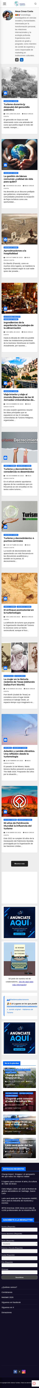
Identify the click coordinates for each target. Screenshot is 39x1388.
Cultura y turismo (10, 819)
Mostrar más (19, 864)
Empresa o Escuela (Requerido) (12, 1248)
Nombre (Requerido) (8, 1226)
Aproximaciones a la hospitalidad (15, 252)
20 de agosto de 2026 (16, 1128)
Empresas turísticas (23, 1069)
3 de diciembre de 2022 (15, 404)
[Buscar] (35, 4)
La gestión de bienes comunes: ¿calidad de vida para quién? (18, 179)
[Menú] (4, 3)
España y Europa (11, 1072)
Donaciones (7, 1312)
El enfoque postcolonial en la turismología (19, 611)
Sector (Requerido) (8, 1240)
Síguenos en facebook (11, 1302)
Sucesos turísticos (12, 1119)
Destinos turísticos (26, 1093)
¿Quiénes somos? (9, 1287)
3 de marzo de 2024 (13, 185)
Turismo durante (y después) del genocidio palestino (17, 107)
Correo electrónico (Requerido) (12, 1233)
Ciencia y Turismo (9, 465)
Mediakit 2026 (8, 1297)
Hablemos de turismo (11, 101)
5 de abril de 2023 (13, 332)
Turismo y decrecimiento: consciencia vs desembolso (19, 470)
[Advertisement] (21, 887)
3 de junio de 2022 (13, 617)
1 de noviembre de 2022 (15, 476)
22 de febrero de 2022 (15, 760)
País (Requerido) (7, 1262)
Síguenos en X (8, 1307)
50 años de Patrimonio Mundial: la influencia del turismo (17, 826)
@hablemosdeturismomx (19, 999)
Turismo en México (11, 1095)
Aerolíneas (7, 748)
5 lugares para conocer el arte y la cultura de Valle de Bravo (19, 1101)
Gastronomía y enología (12, 316)
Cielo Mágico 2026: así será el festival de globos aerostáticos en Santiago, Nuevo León (19, 1191)
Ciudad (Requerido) (8, 1255)
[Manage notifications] (34, 1383)
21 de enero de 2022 (14, 832)
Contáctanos (7, 1292)
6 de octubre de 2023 (14, 257)
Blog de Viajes (8, 676)
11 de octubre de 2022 (14, 545)
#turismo (11, 1006)
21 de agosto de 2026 (16, 1081)
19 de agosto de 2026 (16, 1151)
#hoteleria (19, 1006)
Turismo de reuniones (12, 1142)
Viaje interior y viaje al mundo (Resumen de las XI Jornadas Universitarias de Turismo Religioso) (19, 398)
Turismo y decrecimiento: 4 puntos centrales (19, 539)
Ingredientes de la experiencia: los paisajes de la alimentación (18, 325)
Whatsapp (5, 1269)
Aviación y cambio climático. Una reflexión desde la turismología (19, 754)
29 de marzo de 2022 (14, 688)
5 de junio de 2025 (13, 114)
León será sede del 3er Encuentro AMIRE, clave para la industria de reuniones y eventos (19, 1200)
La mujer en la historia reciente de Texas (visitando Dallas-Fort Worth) (19, 682)
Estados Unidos (20, 676)
